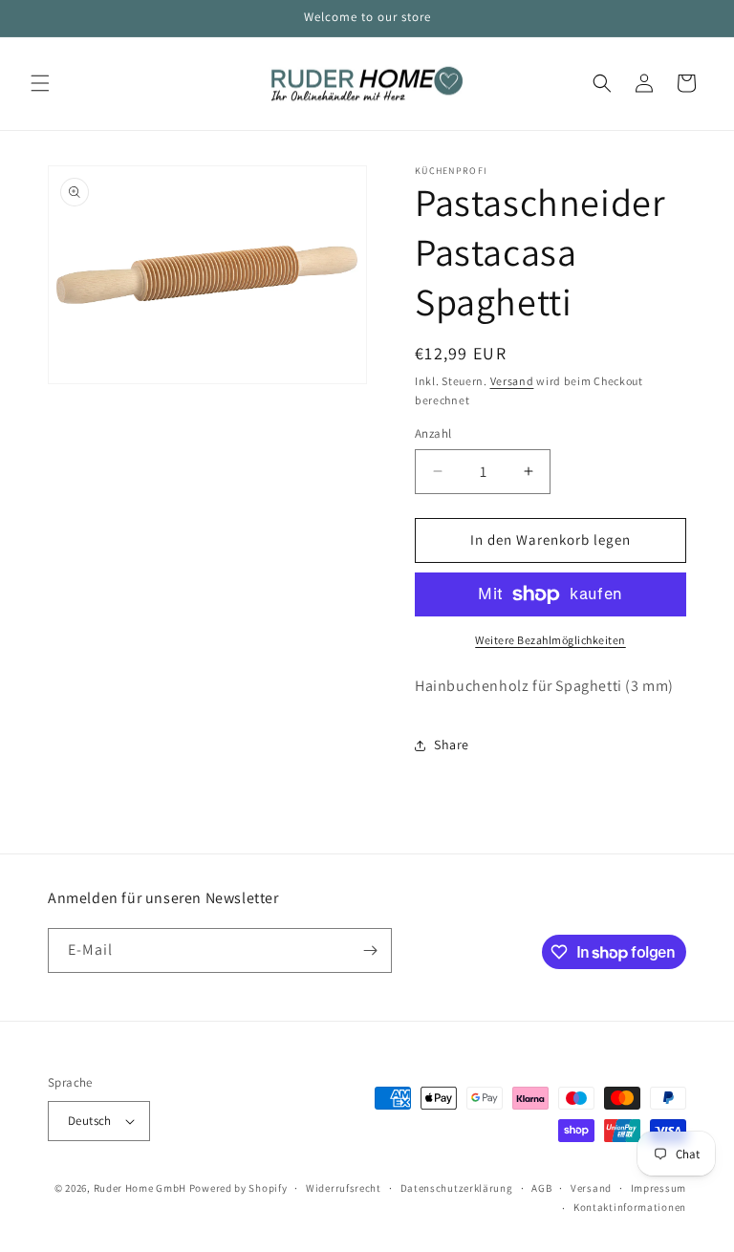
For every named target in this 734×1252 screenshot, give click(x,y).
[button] (40, 83)
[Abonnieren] (370, 950)
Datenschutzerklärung (456, 1188)
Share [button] (451, 744)
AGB (541, 1188)
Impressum (658, 1188)
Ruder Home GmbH (140, 1188)
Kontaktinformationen (629, 1207)
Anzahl (433, 433)
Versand (512, 381)
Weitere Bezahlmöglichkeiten (550, 640)
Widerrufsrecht (343, 1188)
